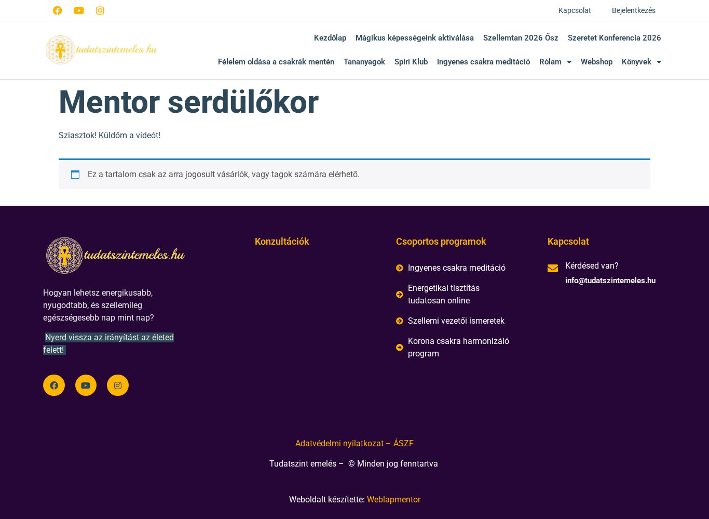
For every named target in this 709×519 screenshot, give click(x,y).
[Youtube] (79, 10)
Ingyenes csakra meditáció (483, 61)
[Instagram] (100, 10)
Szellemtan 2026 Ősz (520, 38)
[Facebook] (57, 10)
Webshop (596, 61)
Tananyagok (364, 61)
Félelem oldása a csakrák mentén (276, 61)
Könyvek (636, 61)
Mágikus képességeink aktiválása (415, 38)
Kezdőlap (330, 38)
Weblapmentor (393, 499)
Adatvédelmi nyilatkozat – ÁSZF (354, 443)
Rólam (550, 61)
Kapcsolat (574, 10)
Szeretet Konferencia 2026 (614, 38)
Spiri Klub (411, 61)
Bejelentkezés (634, 10)
